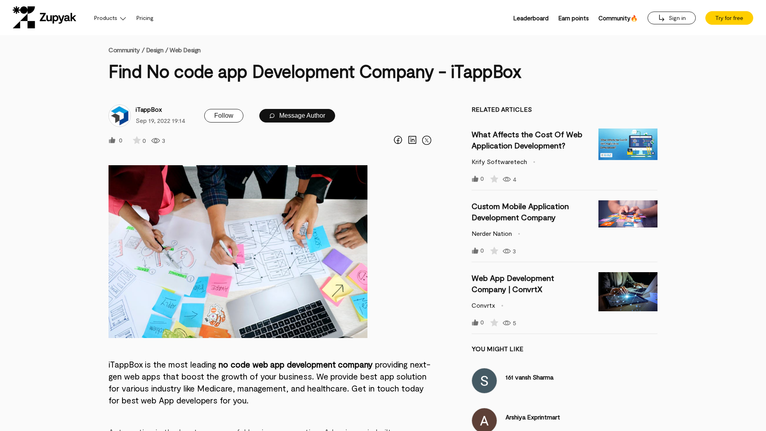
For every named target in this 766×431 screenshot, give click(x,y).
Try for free (729, 18)
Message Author (301, 115)
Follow (223, 115)
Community (126, 49)
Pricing (145, 17)
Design (154, 49)
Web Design (185, 49)
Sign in (676, 17)
